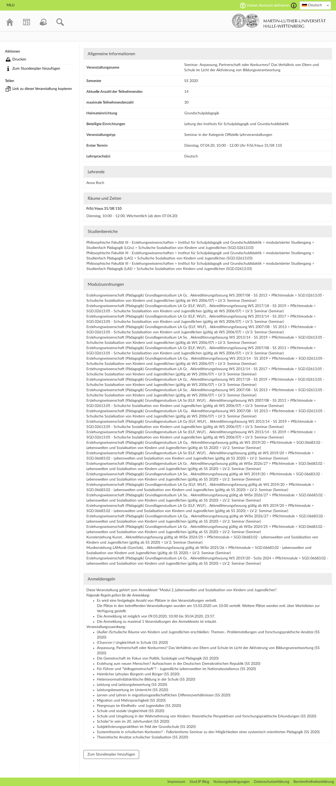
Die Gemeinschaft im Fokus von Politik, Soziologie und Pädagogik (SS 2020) (158, 658)
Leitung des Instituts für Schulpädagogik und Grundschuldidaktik (236, 124)
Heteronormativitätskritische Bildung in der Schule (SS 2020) (146, 679)
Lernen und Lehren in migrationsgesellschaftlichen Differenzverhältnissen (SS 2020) (163, 695)
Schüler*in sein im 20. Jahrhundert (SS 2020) (133, 721)
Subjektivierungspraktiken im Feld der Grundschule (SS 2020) (146, 727)
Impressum (176, 782)
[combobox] (315, 5)
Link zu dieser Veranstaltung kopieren (42, 89)
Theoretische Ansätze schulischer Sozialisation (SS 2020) (142, 737)
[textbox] (315, 5)
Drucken (19, 59)
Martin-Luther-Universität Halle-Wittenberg (279, 20)
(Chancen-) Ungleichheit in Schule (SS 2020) (132, 643)
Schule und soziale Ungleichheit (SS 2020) (130, 711)
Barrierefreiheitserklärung (313, 782)
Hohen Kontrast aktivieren (268, 5)
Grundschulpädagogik (201, 113)
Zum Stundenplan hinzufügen (36, 68)
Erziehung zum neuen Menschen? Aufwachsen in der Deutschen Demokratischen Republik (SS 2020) (178, 664)
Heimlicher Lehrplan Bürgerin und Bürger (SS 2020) (138, 674)
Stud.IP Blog (199, 782)
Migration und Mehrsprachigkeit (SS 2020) (131, 700)
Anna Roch (95, 183)
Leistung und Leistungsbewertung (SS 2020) (132, 685)
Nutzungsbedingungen (231, 782)
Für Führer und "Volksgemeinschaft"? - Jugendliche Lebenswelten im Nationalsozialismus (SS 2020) (176, 669)
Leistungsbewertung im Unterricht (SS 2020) (132, 690)
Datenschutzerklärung (271, 782)
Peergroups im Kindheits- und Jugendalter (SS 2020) (139, 706)
